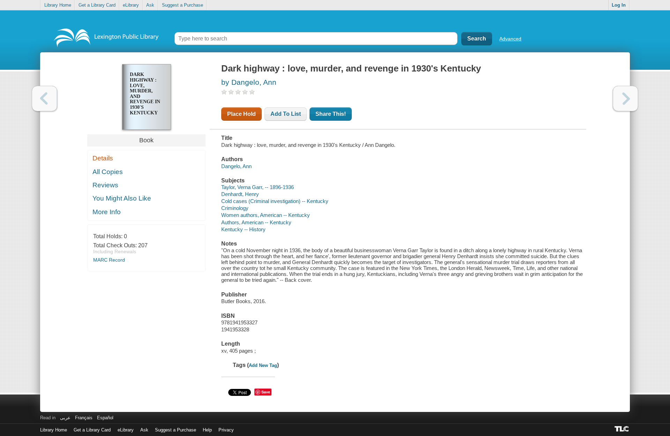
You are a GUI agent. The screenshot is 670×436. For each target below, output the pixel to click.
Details (102, 158)
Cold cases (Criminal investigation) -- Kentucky (274, 201)
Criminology (234, 208)
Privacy (226, 430)
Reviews (105, 185)
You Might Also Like (121, 198)
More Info (106, 212)
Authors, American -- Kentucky (256, 222)
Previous (44, 98)
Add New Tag (263, 365)
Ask (150, 5)
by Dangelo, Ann (248, 82)
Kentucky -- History (243, 229)
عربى (65, 417)
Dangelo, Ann (236, 166)
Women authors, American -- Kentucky (265, 215)
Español (105, 417)
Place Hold (241, 114)
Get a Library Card (97, 5)
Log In (619, 5)
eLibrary (131, 5)
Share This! (330, 114)
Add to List (285, 114)
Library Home (57, 5)
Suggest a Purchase (182, 5)
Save (265, 391)
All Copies (107, 171)
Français (83, 417)
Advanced (510, 39)
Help (207, 430)
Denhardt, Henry (240, 194)
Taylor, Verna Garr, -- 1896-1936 (257, 187)
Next (625, 98)
